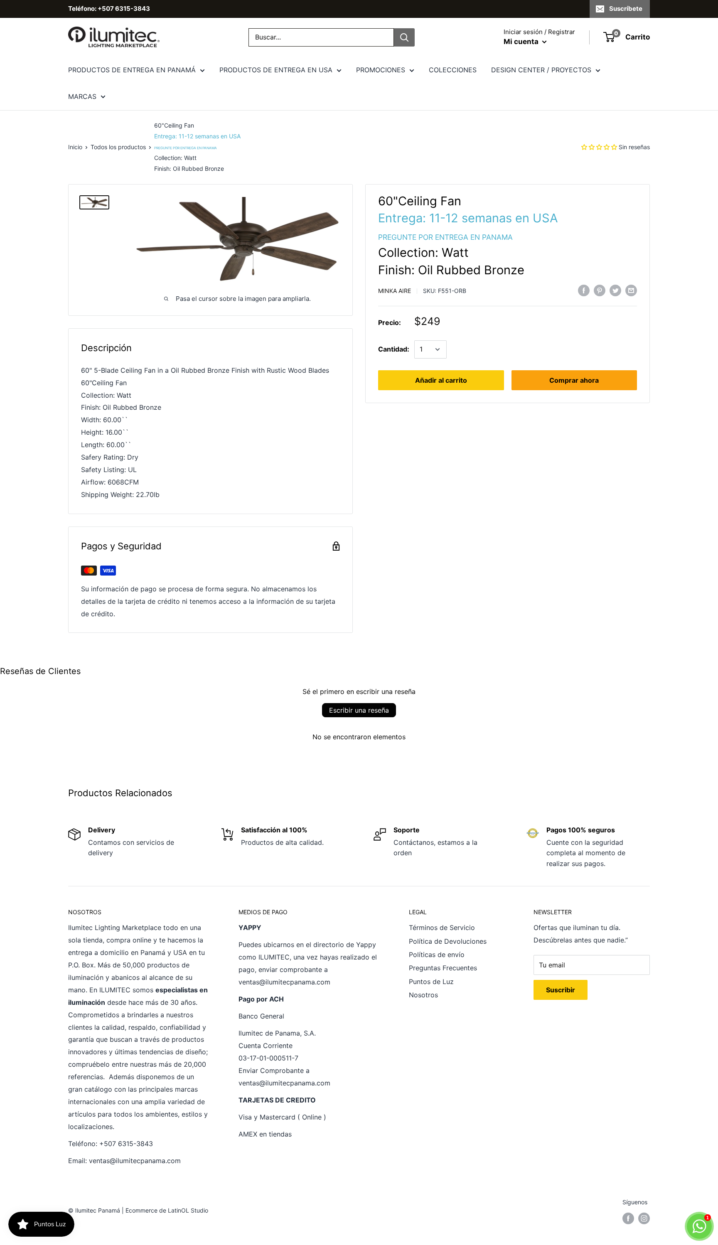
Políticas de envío (437, 954)
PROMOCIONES (380, 70)
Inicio (75, 146)
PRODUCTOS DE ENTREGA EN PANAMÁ (132, 70)
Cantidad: (393, 349)
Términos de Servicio (442, 927)
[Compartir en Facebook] (584, 290)
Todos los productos (118, 146)
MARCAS (82, 96)
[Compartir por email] (631, 290)
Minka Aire (394, 290)
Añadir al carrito (441, 380)
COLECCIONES (453, 70)
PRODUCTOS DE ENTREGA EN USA (275, 70)
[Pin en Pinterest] (599, 290)
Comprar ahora (574, 380)
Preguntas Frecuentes (443, 968)
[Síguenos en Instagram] (644, 1218)
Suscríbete (625, 8)
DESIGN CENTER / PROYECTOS (541, 70)
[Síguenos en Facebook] (628, 1218)
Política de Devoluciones (448, 941)
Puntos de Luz (431, 981)
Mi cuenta (522, 41)
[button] (599, 146)
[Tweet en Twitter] (615, 290)
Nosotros (423, 995)
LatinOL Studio (188, 1210)
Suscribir (560, 990)
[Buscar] (404, 37)
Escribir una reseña (359, 710)
